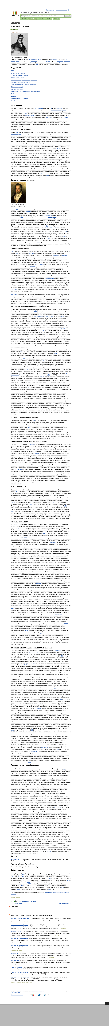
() (33, 59)
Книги (48, 18)
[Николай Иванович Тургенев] (19, 55)
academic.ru (15, 18)
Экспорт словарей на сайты (17, 994)
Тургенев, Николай (16, 931)
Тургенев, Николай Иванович (20, 918)
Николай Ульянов (64, 903)
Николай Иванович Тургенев (19, 925)
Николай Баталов (16, 967)
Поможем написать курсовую (27, 901)
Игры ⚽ (56, 18)
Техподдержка (33, 991)
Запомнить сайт (50, 9)
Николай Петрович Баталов (19, 972)
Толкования (32, 18)
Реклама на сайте (41, 991)
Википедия (24, 18)
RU (69, 9)
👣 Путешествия (16, 992)
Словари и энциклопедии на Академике (34, 13)
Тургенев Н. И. (15, 960)
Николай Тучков (18, 903)
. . (38, 108)
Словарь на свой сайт (61, 9)
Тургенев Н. (14, 953)
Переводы (40, 18)
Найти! (68, 16)
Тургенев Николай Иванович (19, 938)
